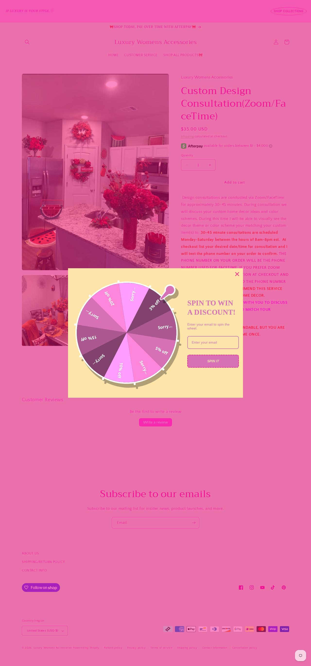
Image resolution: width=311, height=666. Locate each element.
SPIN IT (213, 361)
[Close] (237, 274)
